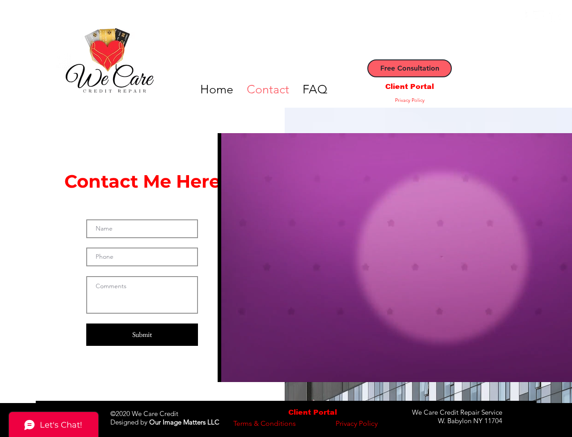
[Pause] (229, 370)
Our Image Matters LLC (184, 422)
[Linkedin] (555, 16)
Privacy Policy (410, 100)
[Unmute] (244, 370)
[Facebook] (522, 16)
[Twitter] (538, 16)
